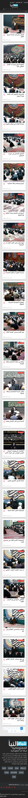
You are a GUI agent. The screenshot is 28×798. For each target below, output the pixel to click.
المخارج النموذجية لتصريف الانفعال (16, 303)
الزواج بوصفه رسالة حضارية (16, 183)
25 (12, 731)
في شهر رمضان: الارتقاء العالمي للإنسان (15, 660)
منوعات (6, 772)
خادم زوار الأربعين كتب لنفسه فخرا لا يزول (15, 95)
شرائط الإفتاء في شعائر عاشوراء (14, 124)
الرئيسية (26, 2)
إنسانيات (21, 772)
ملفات (14, 777)
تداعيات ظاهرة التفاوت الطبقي (15, 570)
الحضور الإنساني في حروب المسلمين (16, 155)
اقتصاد (4, 768)
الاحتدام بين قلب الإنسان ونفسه (15, 421)
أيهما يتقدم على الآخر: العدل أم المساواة (15, 244)
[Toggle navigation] (26, 11)
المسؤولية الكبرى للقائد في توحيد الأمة (14, 541)
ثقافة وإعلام (14, 772)
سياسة (16, 768)
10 (21, 731)
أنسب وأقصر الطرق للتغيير (16, 689)
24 (15, 731)
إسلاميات (10, 768)
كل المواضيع (19, 2)
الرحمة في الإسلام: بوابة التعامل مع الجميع (14, 214)
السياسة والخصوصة (24, 791)
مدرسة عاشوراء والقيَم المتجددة (14, 273)
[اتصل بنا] (20, 9)
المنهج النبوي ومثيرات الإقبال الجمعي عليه (15, 65)
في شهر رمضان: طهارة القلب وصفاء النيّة (15, 720)
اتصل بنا (12, 2)
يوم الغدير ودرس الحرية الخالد (15, 332)
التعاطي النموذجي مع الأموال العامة (15, 601)
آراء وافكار (23, 768)
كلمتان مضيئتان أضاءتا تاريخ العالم (15, 36)
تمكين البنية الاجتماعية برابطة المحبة (15, 392)
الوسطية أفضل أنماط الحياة (16, 511)
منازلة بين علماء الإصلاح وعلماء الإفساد (15, 363)
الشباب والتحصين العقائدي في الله (15, 630)
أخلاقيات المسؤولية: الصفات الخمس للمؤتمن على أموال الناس (14, 452)
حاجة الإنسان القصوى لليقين (16, 481)
